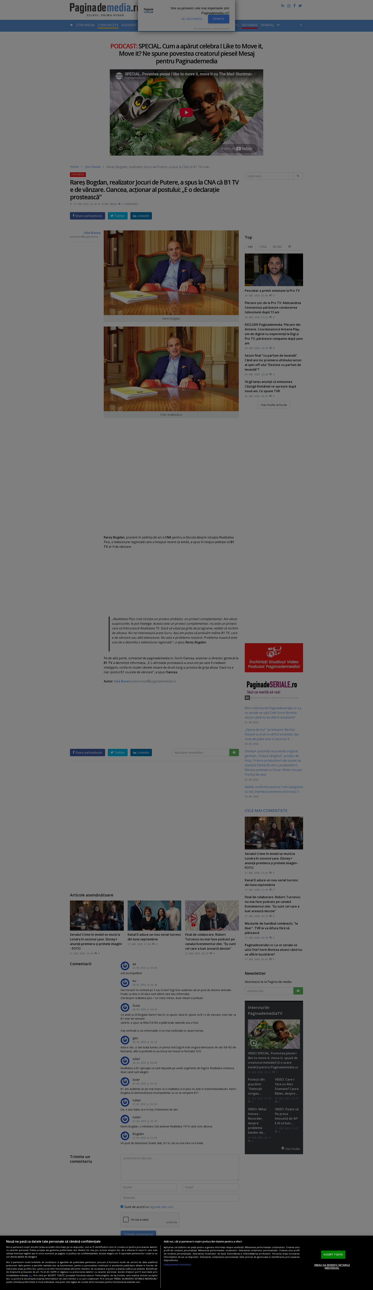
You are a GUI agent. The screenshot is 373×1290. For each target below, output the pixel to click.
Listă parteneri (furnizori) (177, 1264)
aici (30, 1275)
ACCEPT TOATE (333, 1254)
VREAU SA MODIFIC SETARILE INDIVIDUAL (332, 1266)
